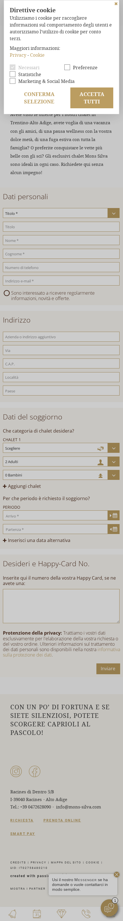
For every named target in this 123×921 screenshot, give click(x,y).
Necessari (28, 67)
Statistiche (29, 74)
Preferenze (85, 67)
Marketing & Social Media (46, 81)
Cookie (37, 55)
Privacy (18, 55)
